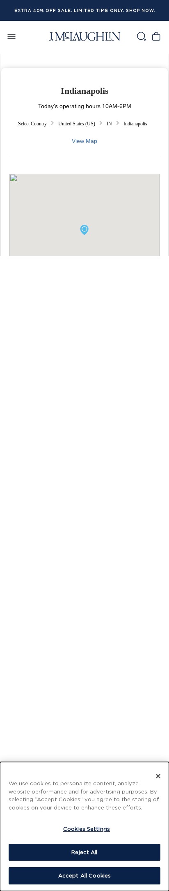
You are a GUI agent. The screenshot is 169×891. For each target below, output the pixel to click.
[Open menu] (11, 36)
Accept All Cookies (84, 875)
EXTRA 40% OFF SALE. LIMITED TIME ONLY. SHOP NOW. (84, 10)
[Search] (141, 36)
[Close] (158, 776)
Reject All (84, 852)
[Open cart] (156, 36)
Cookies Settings (86, 829)
